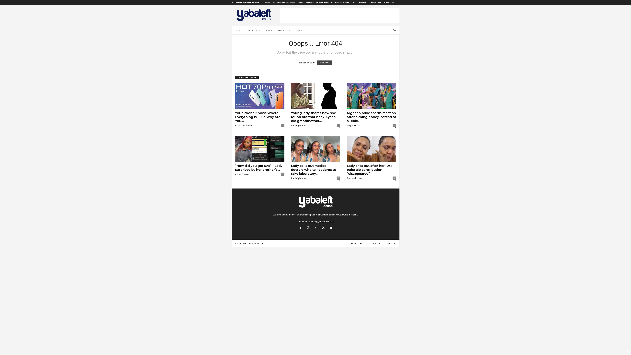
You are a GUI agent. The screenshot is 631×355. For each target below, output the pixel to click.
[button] (394, 30)
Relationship (342, 2)
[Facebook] (300, 228)
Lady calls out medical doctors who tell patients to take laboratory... (313, 170)
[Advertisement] (339, 15)
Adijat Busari (353, 125)
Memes (362, 2)
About (353, 243)
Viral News (283, 30)
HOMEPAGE (325, 63)
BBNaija (310, 2)
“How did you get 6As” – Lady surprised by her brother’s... (258, 168)
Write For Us (377, 243)
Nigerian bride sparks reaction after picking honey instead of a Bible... (371, 117)
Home (267, 2)
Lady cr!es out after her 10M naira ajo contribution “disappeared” (369, 170)
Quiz (354, 2)
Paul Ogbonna (298, 125)
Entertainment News (284, 2)
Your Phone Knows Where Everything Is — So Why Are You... (257, 117)
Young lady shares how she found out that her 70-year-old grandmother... (313, 117)
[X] (323, 228)
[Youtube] (330, 228)
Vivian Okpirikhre (244, 125)
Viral (300, 2)
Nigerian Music (324, 2)
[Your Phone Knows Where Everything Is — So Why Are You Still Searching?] (259, 96)
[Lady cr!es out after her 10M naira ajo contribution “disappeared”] (371, 149)
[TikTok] (316, 228)
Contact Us (375, 2)
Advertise (389, 2)
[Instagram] (308, 228)
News (298, 30)
